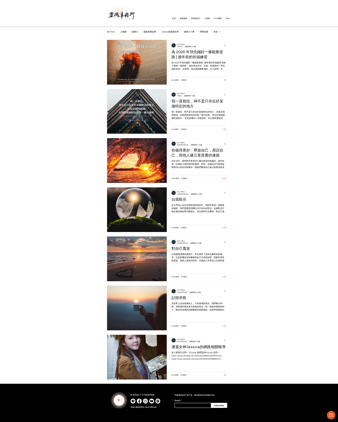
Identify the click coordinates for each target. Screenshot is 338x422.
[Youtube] (151, 401)
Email (177, 400)
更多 (215, 32)
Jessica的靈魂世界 (170, 32)
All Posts (111, 32)
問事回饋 (204, 32)
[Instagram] (145, 401)
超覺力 (135, 32)
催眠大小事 (189, 32)
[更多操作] (225, 45)
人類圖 (123, 32)
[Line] (133, 401)
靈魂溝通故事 (149, 32)
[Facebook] (139, 401)
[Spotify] (157, 401)
